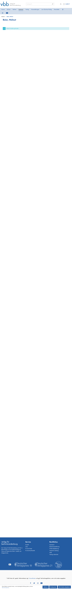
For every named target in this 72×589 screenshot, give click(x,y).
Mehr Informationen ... (6, 587)
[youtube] (8, 12)
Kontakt (27, 544)
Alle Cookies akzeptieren (64, 587)
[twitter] (34, 583)
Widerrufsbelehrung (54, 548)
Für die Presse (28, 548)
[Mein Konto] (60, 4)
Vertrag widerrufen (53, 554)
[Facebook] (64, 9)
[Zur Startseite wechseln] (10, 3)
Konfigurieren (53, 587)
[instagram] (3, 12)
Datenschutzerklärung (54, 546)
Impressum (51, 544)
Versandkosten (32, 578)
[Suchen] (52, 4)
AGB (50, 552)
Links (26, 546)
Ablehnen (45, 587)
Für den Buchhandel (30, 550)
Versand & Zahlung (53, 550)
